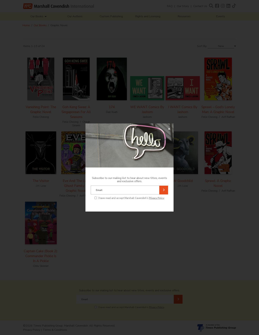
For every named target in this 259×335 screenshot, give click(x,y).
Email (99, 190)
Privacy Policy (156, 198)
